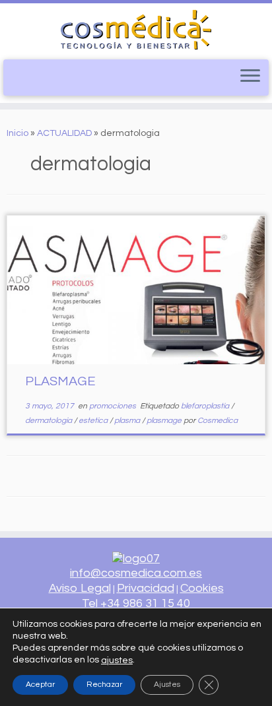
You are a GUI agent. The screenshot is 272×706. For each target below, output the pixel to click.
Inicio (17, 133)
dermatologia (49, 420)
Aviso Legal (80, 588)
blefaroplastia (206, 406)
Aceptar (40, 684)
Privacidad (145, 588)
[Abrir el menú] (250, 76)
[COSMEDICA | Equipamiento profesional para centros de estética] (136, 29)
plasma (128, 420)
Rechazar (104, 684)
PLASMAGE (60, 381)
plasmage (165, 420)
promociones (113, 406)
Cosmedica (217, 420)
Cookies (202, 588)
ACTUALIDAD (64, 133)
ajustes (117, 659)
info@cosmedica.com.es (136, 573)
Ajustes (167, 684)
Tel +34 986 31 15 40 (136, 603)
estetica (94, 420)
